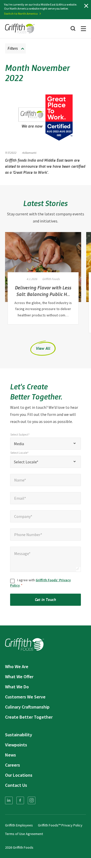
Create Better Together (29, 717)
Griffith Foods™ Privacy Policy (60, 825)
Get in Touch (45, 599)
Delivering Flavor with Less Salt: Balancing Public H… (43, 290)
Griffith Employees (19, 825)
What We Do (17, 687)
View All (43, 348)
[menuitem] (9, 800)
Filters (13, 48)
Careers (12, 765)
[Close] (86, 6)
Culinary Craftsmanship (27, 707)
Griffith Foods (51, 279)
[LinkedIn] (9, 800)
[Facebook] (20, 800)
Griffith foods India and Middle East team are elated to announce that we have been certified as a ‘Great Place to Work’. (45, 166)
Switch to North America (21, 13)
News (10, 755)
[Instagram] (31, 800)
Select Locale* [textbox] (26, 461)
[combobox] (45, 444)
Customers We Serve (25, 697)
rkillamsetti (29, 152)
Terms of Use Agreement (24, 833)
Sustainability (18, 735)
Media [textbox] (19, 443)
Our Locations (18, 775)
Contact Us (16, 785)
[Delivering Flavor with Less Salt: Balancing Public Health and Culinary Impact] (43, 267)
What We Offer (19, 676)
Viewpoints (16, 745)
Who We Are (16, 666)
